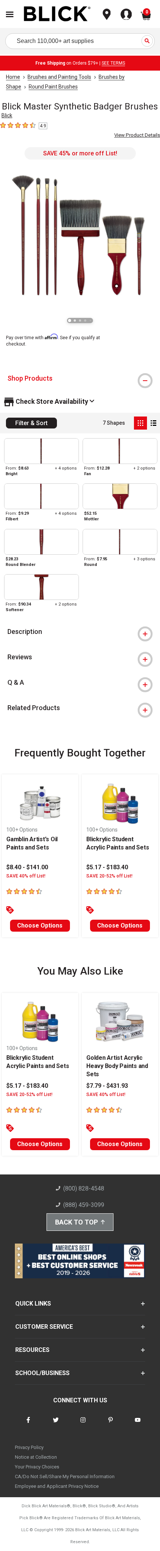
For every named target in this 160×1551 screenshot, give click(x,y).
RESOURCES (32, 1349)
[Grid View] (140, 423)
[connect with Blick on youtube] (137, 1424)
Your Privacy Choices (37, 1467)
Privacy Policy (29, 1447)
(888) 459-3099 (83, 1204)
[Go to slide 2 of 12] (74, 320)
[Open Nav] (9, 14)
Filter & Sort (31, 423)
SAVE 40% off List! (25, 876)
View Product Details (137, 135)
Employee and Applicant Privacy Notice (57, 1486)
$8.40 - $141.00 (27, 867)
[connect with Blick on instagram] (83, 1424)
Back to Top (76, 1222)
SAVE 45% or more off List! (80, 153)
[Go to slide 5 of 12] (90, 320)
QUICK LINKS (33, 1303)
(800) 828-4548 (83, 1188)
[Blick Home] (57, 14)
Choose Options (40, 925)
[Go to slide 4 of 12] (85, 320)
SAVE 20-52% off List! (109, 876)
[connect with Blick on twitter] (55, 1424)
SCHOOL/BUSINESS (42, 1373)
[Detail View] (153, 423)
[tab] (80, 378)
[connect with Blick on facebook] (28, 1424)
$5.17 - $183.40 (107, 867)
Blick (6, 115)
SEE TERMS (113, 63)
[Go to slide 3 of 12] (80, 320)
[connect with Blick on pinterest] (110, 1424)
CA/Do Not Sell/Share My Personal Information (65, 1476)
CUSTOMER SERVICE (44, 1326)
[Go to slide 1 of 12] (69, 320)
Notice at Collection (36, 1457)
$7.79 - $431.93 (107, 1085)
